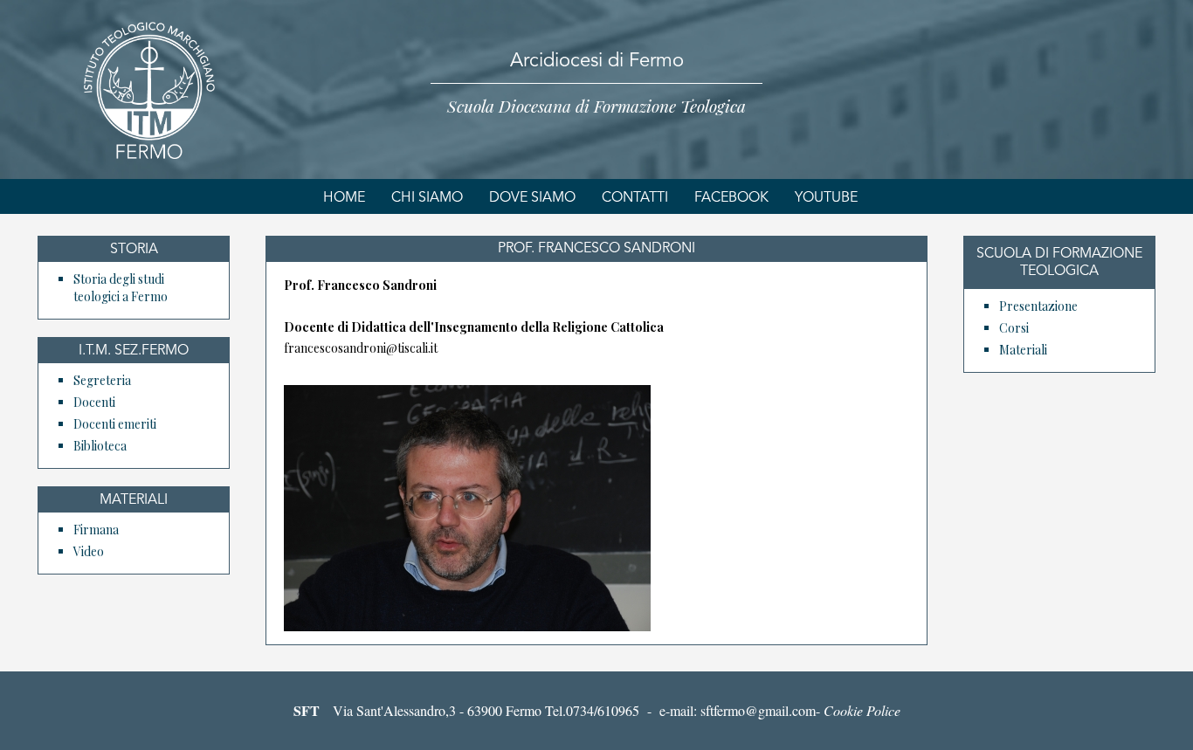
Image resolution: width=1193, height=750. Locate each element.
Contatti (635, 198)
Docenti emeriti (114, 424)
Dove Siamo (532, 198)
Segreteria (102, 380)
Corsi (1014, 328)
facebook (731, 198)
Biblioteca (100, 445)
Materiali (1023, 349)
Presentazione (1038, 306)
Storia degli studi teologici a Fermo (120, 288)
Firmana (96, 529)
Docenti (94, 402)
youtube (826, 198)
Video (88, 551)
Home (344, 198)
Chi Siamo (427, 198)
